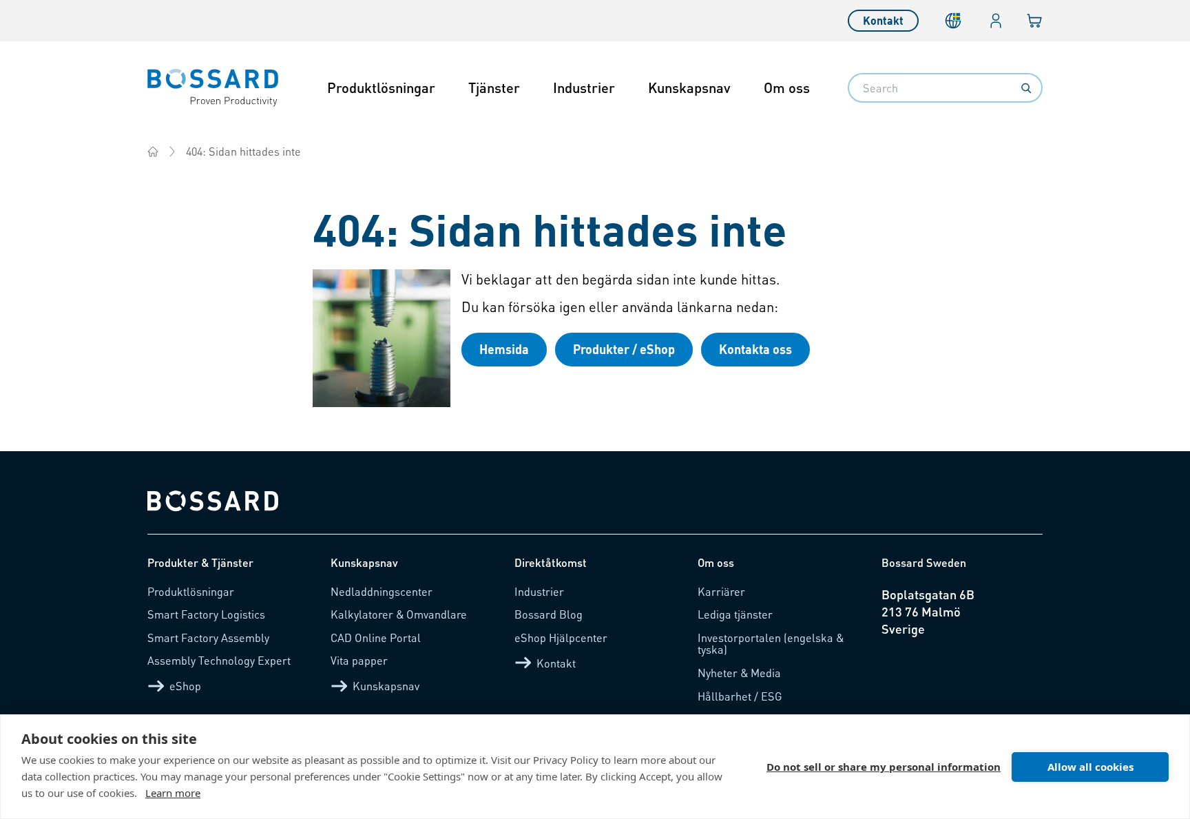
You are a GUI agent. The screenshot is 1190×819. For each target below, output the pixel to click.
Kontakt (883, 20)
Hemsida (504, 349)
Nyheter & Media (739, 672)
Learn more (172, 793)
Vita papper (359, 660)
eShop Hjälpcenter (560, 637)
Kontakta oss (755, 349)
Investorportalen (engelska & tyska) (771, 643)
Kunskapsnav (689, 87)
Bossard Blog (548, 614)
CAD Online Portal (376, 637)
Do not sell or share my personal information (883, 767)
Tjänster (494, 87)
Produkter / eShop (624, 349)
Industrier (584, 87)
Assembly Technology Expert (219, 660)
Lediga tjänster (735, 614)
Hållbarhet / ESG (740, 696)
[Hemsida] (152, 151)
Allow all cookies (1090, 767)
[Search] (1026, 88)
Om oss (787, 87)
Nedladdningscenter (381, 591)
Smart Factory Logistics (206, 614)
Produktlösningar (381, 87)
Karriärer (721, 591)
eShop (185, 685)
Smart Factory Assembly (208, 637)
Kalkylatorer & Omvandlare (399, 614)
